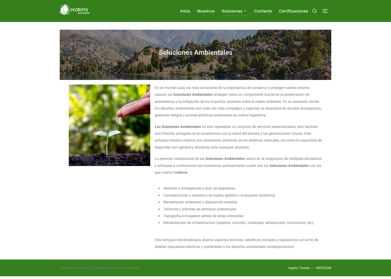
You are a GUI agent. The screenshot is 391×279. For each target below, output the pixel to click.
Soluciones (232, 11)
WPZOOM (323, 268)
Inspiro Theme (298, 268)
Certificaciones (293, 11)
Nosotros (206, 11)
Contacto (263, 11)
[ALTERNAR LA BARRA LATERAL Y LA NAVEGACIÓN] (326, 11)
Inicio (185, 11)
